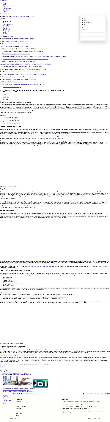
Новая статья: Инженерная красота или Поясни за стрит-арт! (18, 76)
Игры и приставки (7, 6)
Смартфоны (6, 10)
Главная (5, 94)
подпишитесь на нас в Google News (28, 364)
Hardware (5, 4)
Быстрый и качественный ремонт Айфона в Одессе (16, 41)
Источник (2, 366)
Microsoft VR (6, 26)
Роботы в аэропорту (8, 24)
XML (108, 393)
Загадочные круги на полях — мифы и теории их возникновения (19, 79)
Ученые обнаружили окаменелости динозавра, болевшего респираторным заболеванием (25, 59)
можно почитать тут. (59, 138)
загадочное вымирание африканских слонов (45, 266)
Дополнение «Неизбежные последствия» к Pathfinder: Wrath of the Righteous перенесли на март (27, 64)
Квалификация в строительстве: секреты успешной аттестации (19, 16)
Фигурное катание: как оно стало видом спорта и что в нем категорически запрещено (25, 71)
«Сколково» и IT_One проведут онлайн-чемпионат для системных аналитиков (23, 51)
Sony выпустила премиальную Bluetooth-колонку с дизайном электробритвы (22, 66)
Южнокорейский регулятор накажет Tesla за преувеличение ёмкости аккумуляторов (24, 69)
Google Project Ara (7, 31)
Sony (4, 22)
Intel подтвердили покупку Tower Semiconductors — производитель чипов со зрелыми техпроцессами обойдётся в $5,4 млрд (35, 56)
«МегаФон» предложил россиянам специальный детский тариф (19, 61)
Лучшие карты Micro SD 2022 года (12, 87)
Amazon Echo (6, 25)
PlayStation (5, 33)
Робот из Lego (6, 29)
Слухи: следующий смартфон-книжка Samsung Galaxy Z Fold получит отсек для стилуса (25, 48)
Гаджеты (5, 3)
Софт (4, 11)
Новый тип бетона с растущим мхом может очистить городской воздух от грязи (23, 84)
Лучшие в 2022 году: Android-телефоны (13, 82)
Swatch (5, 32)
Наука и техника (7, 8)
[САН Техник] (4, 0)
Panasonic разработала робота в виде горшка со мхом (16, 54)
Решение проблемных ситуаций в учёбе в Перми (15, 46)
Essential (5, 28)
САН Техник (23, 393)
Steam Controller (7, 21)
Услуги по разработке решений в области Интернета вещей (18, 43)
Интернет (5, 7)
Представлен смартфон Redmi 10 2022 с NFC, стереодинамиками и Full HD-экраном (24, 74)
